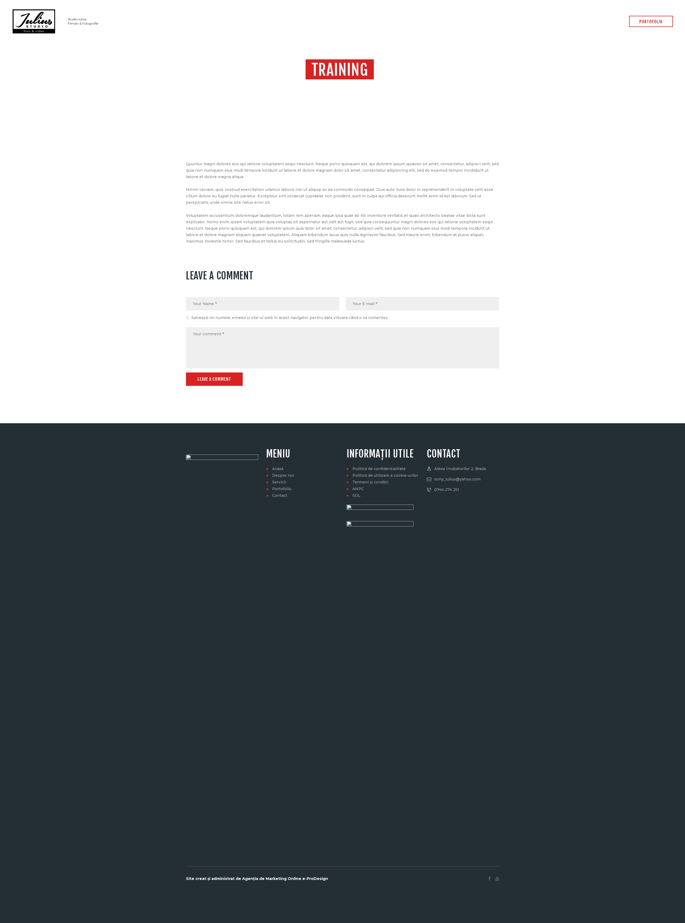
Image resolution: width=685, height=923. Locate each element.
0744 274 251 (446, 489)
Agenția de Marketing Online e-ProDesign (285, 878)
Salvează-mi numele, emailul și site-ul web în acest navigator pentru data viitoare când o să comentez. (290, 317)
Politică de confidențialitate (379, 468)
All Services (334, 85)
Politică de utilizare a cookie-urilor (385, 475)
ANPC (358, 488)
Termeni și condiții (370, 482)
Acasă (277, 468)
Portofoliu (281, 488)
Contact (279, 495)
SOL (356, 495)
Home (312, 85)
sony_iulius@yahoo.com (457, 479)
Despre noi (283, 475)
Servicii (279, 482)
